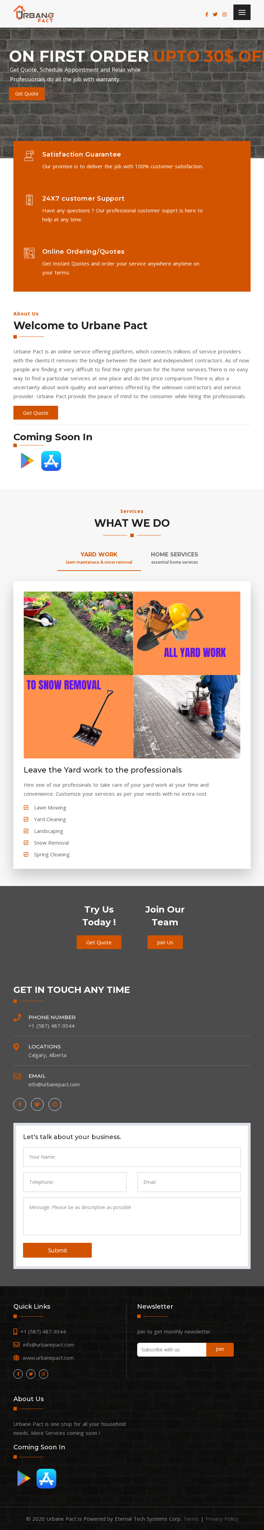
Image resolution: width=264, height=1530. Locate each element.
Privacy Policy (222, 1518)
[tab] (99, 560)
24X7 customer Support (83, 198)
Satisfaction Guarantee (82, 154)
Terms (191, 1518)
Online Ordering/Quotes (83, 251)
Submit (57, 1250)
